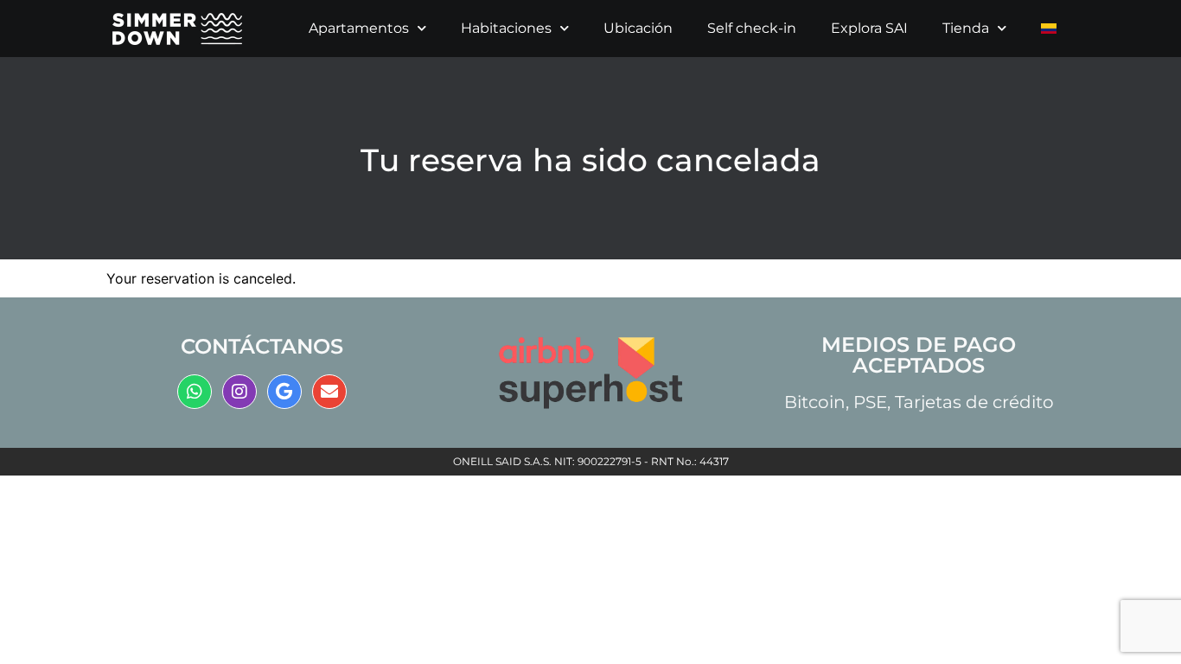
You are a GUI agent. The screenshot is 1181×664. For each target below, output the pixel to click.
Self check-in (751, 28)
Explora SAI (869, 28)
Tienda (965, 28)
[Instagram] (239, 391)
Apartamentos (359, 28)
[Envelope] (329, 391)
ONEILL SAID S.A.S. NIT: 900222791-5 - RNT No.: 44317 (591, 461)
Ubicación (638, 28)
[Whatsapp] (194, 391)
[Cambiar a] (1049, 28)
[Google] (284, 391)
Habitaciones (506, 28)
